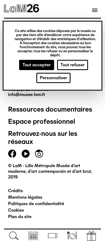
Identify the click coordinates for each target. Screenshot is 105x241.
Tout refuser (73, 64)
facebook (12, 154)
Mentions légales (25, 197)
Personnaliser (53, 77)
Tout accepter (37, 64)
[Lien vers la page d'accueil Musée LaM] (21, 10)
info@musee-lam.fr (26, 94)
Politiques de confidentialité (36, 203)
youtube (26, 154)
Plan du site (20, 216)
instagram (39, 154)
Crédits (15, 190)
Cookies (16, 210)
